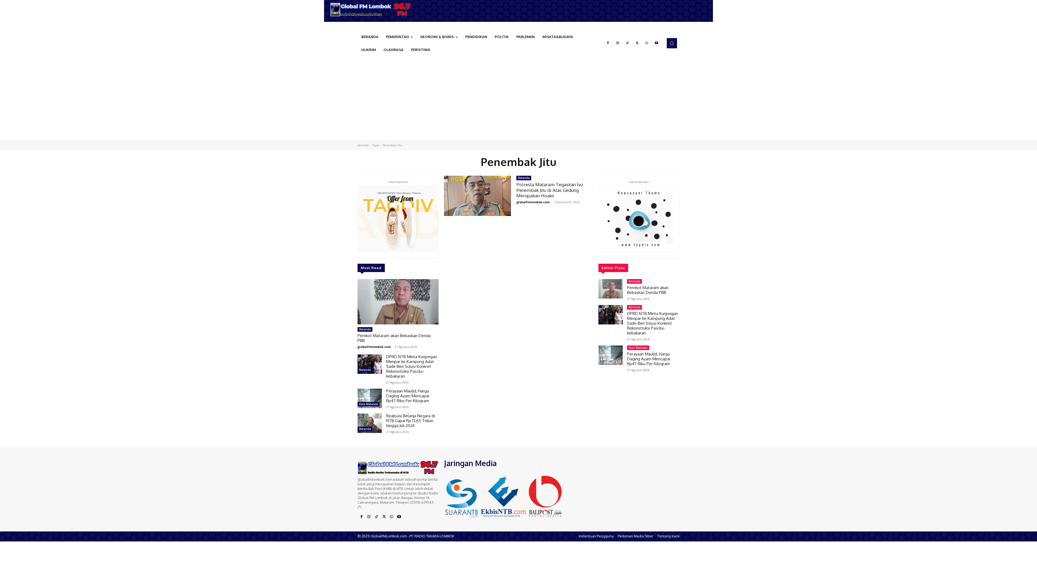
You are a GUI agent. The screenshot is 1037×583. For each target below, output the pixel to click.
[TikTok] (627, 43)
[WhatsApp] (647, 43)
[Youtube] (656, 43)
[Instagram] (617, 43)
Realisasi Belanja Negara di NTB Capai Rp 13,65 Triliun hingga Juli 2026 (410, 420)
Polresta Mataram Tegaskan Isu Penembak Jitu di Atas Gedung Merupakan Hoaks (549, 190)
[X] (637, 43)
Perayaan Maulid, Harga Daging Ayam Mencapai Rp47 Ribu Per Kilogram (407, 395)
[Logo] (373, 9)
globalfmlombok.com (374, 347)
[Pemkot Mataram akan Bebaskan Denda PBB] (398, 301)
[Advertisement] (518, 99)
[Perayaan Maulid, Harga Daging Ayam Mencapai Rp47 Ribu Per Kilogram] (370, 398)
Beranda (363, 145)
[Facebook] (608, 43)
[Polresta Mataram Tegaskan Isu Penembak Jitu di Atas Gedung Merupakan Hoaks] (477, 196)
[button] (672, 43)
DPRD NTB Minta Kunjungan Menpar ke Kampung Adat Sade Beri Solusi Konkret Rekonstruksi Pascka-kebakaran (411, 366)
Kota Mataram (368, 404)
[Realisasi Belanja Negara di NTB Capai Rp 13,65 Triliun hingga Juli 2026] (370, 423)
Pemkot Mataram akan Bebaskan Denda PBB (394, 338)
